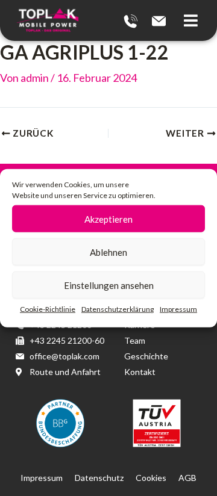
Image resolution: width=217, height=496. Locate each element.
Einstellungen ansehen (109, 284)
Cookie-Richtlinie (47, 309)
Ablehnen (108, 251)
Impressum (178, 309)
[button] (194, 20)
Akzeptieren (108, 218)
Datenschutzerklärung (117, 309)
